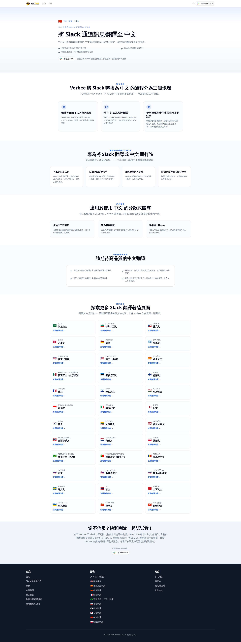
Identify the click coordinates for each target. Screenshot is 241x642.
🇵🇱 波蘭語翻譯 (96, 621)
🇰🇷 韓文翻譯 (95, 608)
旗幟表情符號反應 (34, 599)
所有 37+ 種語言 (97, 576)
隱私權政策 (160, 585)
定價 (44, 3)
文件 (50, 3)
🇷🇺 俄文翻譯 (95, 603)
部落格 (158, 581)
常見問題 (159, 576)
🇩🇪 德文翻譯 (95, 590)
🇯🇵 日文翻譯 (95, 612)
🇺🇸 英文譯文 (95, 581)
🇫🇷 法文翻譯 (95, 594)
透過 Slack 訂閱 (207, 3)
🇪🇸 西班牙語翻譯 (97, 585)
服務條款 (159, 590)
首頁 (28, 576)
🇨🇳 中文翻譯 (95, 617)
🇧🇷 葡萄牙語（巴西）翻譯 (101, 599)
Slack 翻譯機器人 (34, 581)
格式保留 (30, 594)
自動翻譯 (30, 590)
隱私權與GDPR (33, 603)
